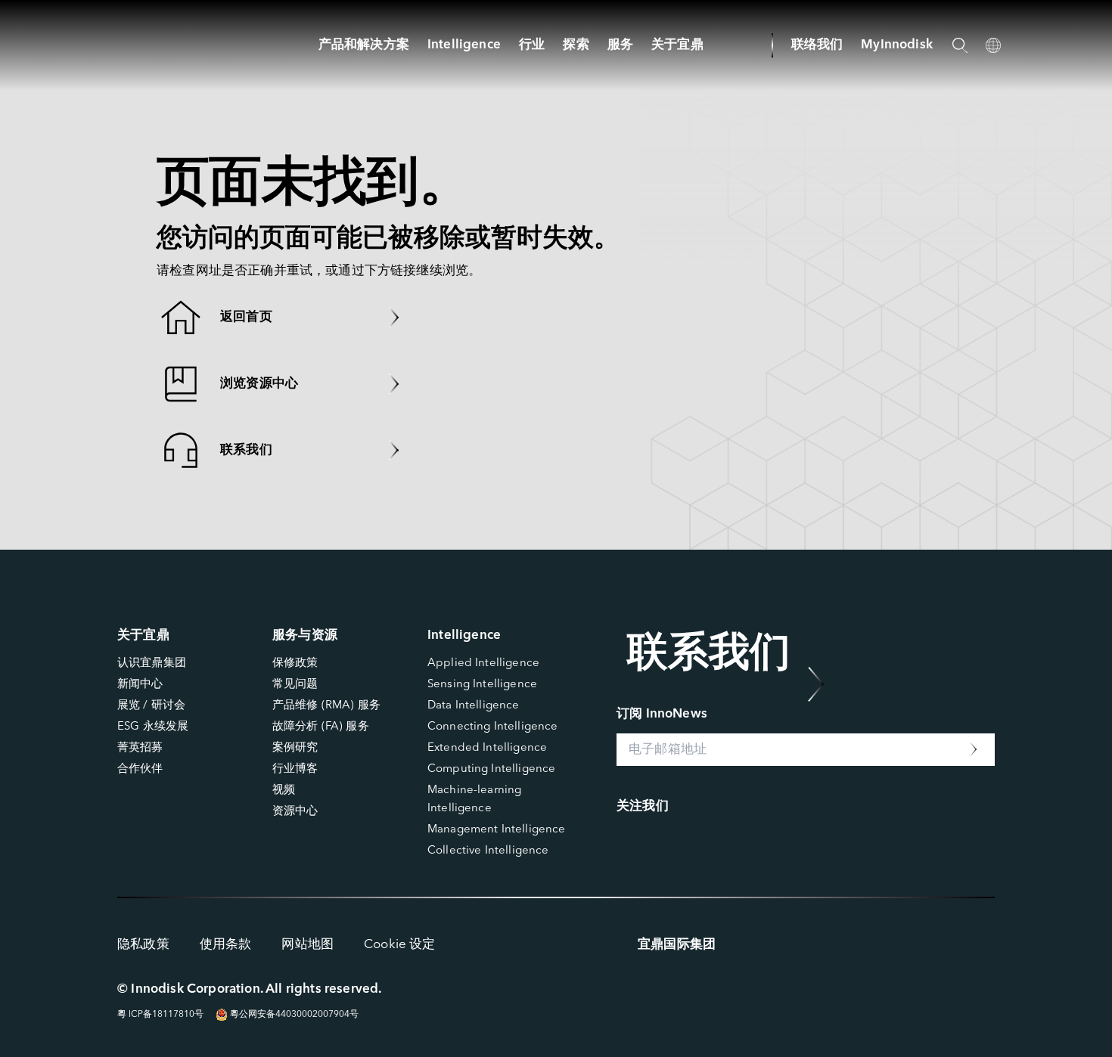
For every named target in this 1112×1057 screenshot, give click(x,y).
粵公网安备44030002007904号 (293, 1014)
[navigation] (464, 45)
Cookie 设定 (400, 944)
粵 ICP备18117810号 (160, 1014)
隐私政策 (143, 944)
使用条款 (226, 944)
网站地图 (307, 944)
